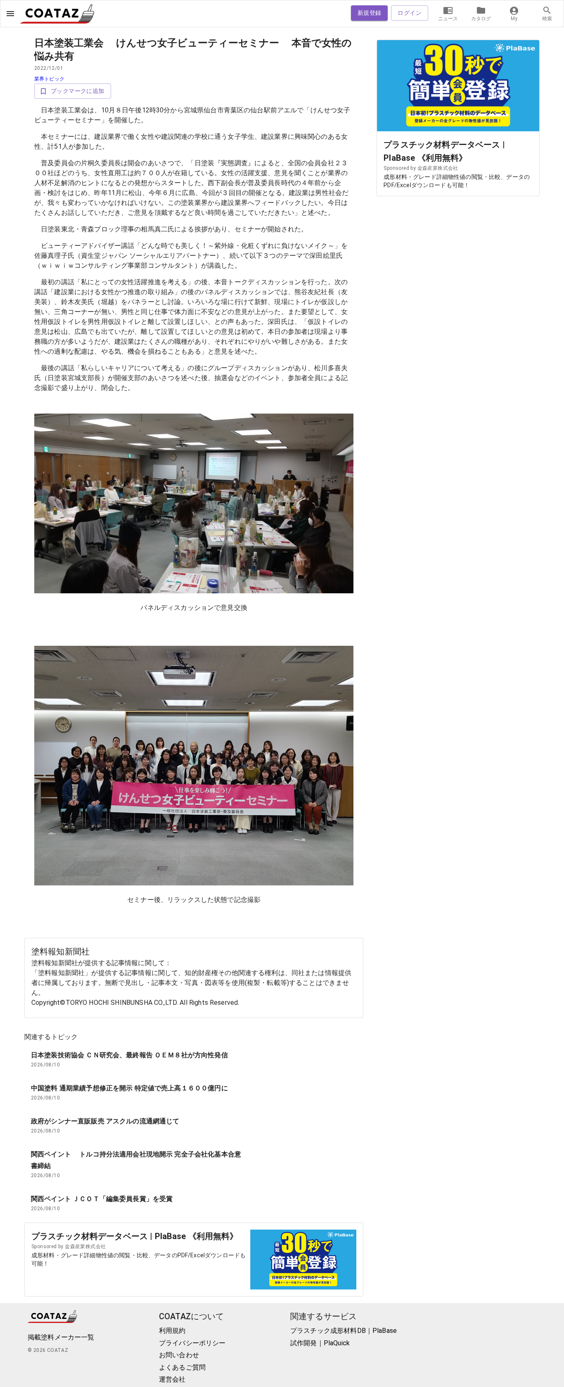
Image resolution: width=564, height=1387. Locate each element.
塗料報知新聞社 (60, 951)
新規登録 (370, 13)
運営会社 (172, 1379)
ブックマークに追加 (77, 91)
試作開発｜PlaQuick (320, 1343)
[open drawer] (10, 14)
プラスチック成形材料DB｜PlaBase (343, 1331)
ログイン (410, 13)
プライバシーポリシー (192, 1343)
